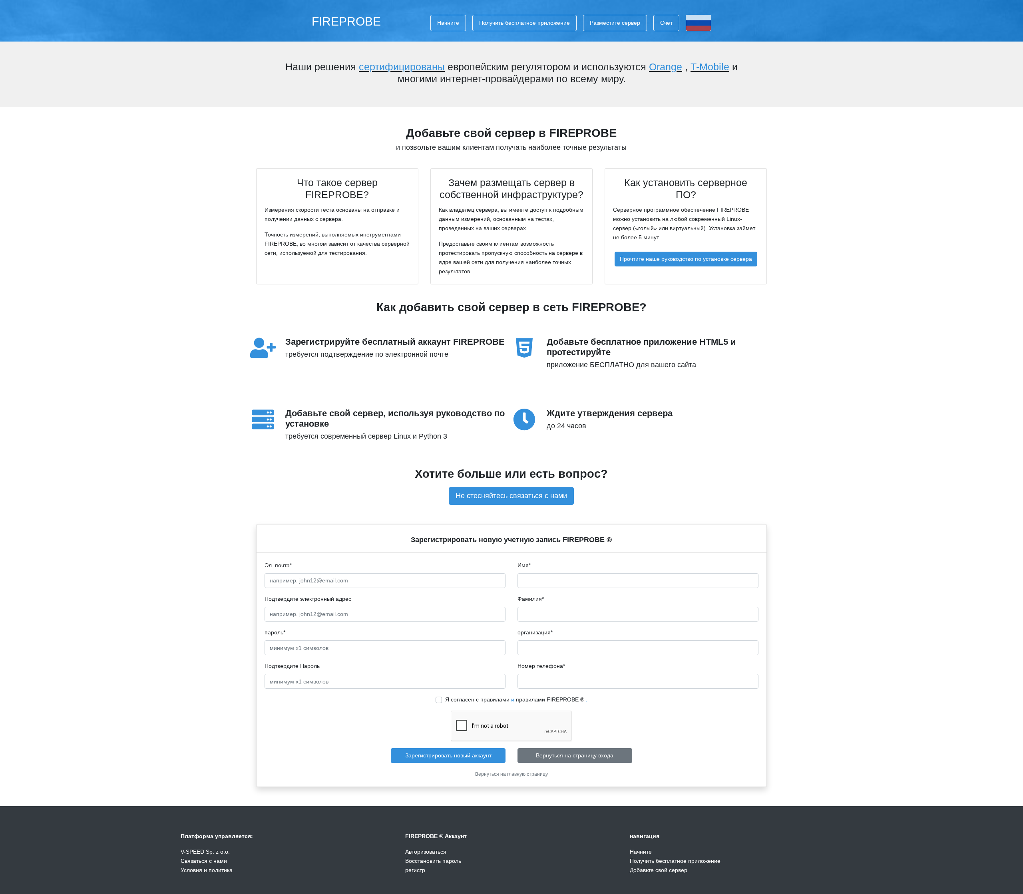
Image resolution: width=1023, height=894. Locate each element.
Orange (665, 66)
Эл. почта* (278, 565)
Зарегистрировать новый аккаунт (448, 755)
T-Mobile (710, 66)
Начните (448, 23)
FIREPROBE (346, 21)
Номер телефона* (541, 666)
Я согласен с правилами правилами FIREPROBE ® (516, 699)
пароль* (275, 632)
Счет (666, 23)
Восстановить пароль (433, 861)
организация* (535, 632)
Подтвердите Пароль (292, 666)
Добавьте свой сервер (658, 870)
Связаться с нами (204, 861)
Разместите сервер (615, 23)
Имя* (524, 565)
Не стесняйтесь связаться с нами (511, 496)
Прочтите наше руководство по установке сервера (686, 259)
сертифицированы (402, 66)
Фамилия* (530, 599)
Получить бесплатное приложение (524, 23)
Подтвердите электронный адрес (308, 599)
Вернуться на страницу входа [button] (574, 755)
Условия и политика (207, 870)
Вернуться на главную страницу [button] (511, 774)
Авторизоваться (425, 851)
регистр (415, 870)
